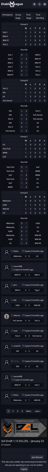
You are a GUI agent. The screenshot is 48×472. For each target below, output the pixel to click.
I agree (24, 469)
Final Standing (40, 16)
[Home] (12, 4)
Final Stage (28, 16)
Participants (7, 14)
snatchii (17, 346)
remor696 (18, 266)
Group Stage (18, 16)
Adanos (17, 315)
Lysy (15, 330)
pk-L (15, 285)
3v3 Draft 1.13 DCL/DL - (22, 441)
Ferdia (16, 361)
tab (15, 300)
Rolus (16, 251)
